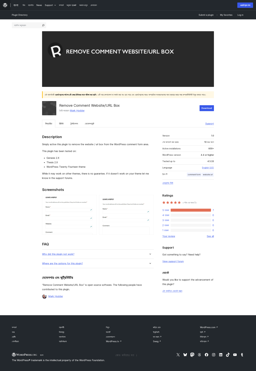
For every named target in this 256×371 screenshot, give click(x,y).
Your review (168, 236)
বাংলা (41, 355)
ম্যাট (203, 332)
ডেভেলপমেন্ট (89, 123)
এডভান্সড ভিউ (167, 182)
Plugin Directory (20, 15)
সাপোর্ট (108, 332)
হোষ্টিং (14, 336)
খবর (13, 332)
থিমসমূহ (61, 332)
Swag (157, 341)
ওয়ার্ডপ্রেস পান (245, 5)
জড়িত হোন (156, 327)
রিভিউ (61, 123)
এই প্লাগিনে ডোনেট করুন (172, 290)
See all (210, 236)
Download (206, 108)
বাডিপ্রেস (204, 341)
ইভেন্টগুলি (156, 332)
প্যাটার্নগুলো (63, 341)
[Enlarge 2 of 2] (149, 198)
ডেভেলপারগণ (110, 336)
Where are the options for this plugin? (62, 263)
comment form (194, 174)
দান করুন (157, 336)
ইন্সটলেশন (74, 123)
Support (209, 123)
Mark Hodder (77, 110)
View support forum (173, 261)
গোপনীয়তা (15, 341)
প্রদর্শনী (61, 327)
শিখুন (107, 327)
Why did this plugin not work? (58, 254)
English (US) (208, 167)
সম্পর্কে (14, 327)
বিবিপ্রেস (204, 336)
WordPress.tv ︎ (114, 341)
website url (208, 174)
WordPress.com (209, 327)
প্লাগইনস (62, 336)
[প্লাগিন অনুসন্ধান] (43, 25)
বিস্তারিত (48, 123)
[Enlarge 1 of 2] (92, 198)
